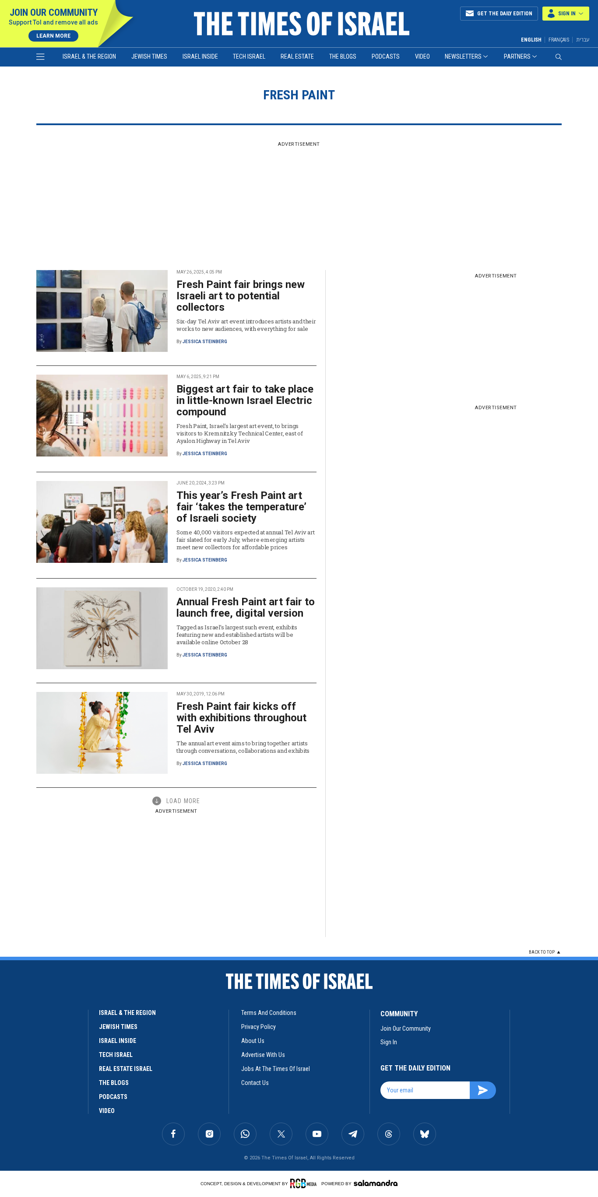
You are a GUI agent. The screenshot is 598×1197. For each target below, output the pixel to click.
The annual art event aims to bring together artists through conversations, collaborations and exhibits (243, 747)
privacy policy (258, 1026)
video (107, 1110)
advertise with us (263, 1054)
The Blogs (342, 56)
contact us (255, 1082)
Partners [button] (517, 56)
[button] (565, 14)
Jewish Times (149, 56)
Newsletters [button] (463, 56)
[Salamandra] (375, 1183)
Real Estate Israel (125, 1068)
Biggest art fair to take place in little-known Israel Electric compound (244, 400)
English (531, 40)
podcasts (113, 1096)
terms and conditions (268, 1012)
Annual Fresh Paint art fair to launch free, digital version (245, 607)
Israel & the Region (89, 56)
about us (252, 1040)
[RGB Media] (305, 1183)
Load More (183, 800)
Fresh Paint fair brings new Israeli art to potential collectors (240, 295)
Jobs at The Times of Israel (275, 1068)
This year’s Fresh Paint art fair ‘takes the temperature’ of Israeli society (241, 506)
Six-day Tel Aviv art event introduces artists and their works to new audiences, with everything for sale (246, 325)
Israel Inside (200, 56)
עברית (582, 39)
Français (559, 40)
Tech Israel (249, 56)
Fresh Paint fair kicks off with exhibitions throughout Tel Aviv (241, 717)
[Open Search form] (559, 56)
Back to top (542, 952)
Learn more (53, 36)
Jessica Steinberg (205, 341)
